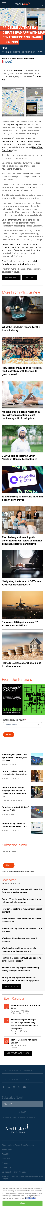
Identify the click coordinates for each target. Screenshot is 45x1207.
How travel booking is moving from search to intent (22, 910)
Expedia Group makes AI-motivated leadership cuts (14, 825)
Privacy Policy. (29, 871)
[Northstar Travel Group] (17, 1129)
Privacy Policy (31, 1117)
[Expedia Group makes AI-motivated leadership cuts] (37, 828)
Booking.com (17, 124)
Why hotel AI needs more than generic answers (20, 939)
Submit (22, 1112)
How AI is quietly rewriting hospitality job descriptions (14, 772)
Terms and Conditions (15, 871)
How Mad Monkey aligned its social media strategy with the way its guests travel (22, 371)
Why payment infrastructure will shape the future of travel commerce (22, 891)
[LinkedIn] (8, 1087)
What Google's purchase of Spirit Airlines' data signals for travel (15, 757)
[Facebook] (3, 1087)
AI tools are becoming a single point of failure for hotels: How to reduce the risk (14, 792)
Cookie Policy (30, 1198)
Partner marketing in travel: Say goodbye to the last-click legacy (21, 959)
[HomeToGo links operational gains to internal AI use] (22, 646)
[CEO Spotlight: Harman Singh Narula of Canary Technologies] (22, 438)
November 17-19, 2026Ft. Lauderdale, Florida (20, 1012)
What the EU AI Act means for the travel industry (21, 329)
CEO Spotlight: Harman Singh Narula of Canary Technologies (19, 457)
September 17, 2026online (19, 1032)
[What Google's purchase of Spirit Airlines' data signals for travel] (37, 759)
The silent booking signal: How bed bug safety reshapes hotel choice (20, 969)
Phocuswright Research (20, 1071)
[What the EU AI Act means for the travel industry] (22, 310)
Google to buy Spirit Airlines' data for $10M (15, 808)
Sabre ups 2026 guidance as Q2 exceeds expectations (20, 624)
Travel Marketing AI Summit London (24, 1041)
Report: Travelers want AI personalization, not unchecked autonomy (22, 900)
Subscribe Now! (12, 1097)
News (5, 48)
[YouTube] (24, 1087)
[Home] (22, 4)
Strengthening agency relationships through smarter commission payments (20, 979)
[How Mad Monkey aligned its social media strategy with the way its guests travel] (22, 350)
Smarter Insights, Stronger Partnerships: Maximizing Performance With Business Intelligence (24, 1024)
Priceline (18, 70)
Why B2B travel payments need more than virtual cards (21, 920)
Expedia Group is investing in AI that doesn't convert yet (22, 498)
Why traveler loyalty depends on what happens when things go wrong (19, 949)
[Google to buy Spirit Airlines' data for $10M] (37, 812)
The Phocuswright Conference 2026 (25, 1007)
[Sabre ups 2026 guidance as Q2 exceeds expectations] (22, 605)
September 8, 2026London (18, 1046)
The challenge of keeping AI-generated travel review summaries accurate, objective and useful (22, 540)
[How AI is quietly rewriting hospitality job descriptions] (37, 776)
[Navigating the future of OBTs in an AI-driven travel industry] (22, 564)
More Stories (11, 986)
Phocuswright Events (19, 1080)
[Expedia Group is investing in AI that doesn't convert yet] (22, 479)
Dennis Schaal (12, 52)
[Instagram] (14, 1087)
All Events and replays (18, 1053)
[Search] (41, 4)
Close (22, 1203)
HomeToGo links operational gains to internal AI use (21, 664)
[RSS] (19, 1087)
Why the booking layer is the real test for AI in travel (22, 930)
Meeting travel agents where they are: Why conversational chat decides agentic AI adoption (21, 415)
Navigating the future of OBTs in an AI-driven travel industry (22, 583)
